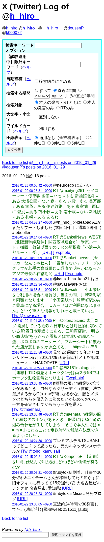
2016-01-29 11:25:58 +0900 (32, 352)
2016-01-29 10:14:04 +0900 (32, 237)
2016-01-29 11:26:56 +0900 (32, 368)
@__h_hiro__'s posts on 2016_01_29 (62, 162)
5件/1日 (78, 143)
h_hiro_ (24, 15)
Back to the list (15, 162)
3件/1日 (58, 143)
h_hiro (11, 28)
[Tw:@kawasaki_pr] (29, 316)
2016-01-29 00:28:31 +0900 (32, 191)
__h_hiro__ (52, 28)
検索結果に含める (55, 81)
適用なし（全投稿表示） (61, 138)
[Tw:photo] (62, 252)
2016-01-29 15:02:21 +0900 (32, 457)
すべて (45, 90)
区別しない (49, 117)
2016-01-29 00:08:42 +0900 (32, 185)
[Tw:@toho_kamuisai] (40, 451)
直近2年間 (67, 90)
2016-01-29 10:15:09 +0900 (32, 258)
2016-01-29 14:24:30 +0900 (32, 441)
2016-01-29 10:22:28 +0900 (32, 279)
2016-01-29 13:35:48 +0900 (32, 414)
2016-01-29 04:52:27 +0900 (32, 222)
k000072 (14, 32)
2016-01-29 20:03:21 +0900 (32, 473)
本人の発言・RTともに (60, 102)
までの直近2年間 (79, 96)
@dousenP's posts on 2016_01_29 (33, 167)
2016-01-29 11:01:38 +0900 (32, 321)
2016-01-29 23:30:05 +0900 (32, 504)
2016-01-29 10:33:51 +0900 (32, 290)
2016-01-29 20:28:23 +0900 (32, 494)
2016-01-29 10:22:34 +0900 (32, 284)
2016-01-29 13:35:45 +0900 (32, 383)
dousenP (76, 28)
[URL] (46, 252)
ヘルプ (20, 131)
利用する (47, 128)
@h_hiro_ (33, 529)
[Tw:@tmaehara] (26, 409)
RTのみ (67, 108)
